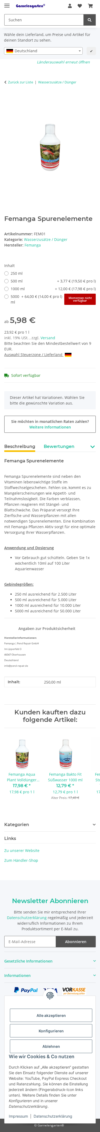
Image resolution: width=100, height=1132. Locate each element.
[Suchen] (89, 20)
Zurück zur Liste (20, 82)
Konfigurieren (51, 1031)
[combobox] (43, 51)
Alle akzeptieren (51, 1015)
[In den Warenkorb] (8, 99)
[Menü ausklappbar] (7, 3)
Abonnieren (75, 941)
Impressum (18, 1116)
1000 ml (53, 288)
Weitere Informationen (50, 427)
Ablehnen (51, 1046)
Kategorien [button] (16, 824)
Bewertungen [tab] (59, 446)
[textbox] (43, 50)
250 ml (17, 273)
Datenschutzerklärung (53, 1116)
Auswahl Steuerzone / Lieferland (33, 354)
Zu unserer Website (21, 850)
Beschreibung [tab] (19, 446)
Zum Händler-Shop (21, 860)
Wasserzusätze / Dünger (45, 239)
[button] (70, 6)
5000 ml (51, 299)
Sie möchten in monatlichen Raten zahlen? (50, 424)
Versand (48, 337)
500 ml (53, 281)
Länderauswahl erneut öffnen (63, 61)
